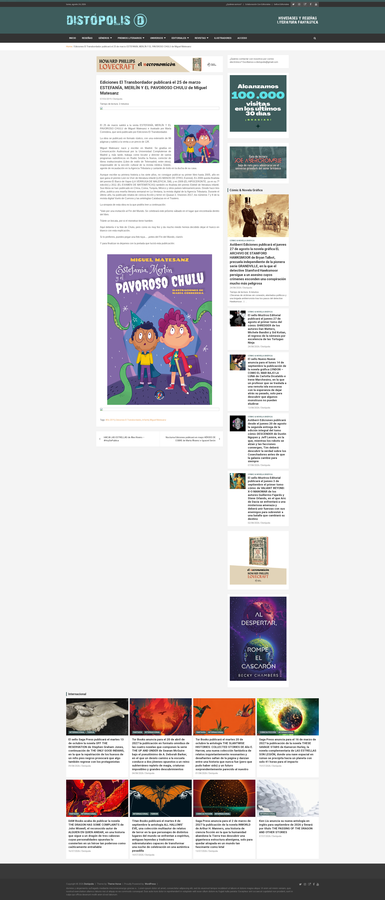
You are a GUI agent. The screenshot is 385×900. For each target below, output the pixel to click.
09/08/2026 (74, 766)
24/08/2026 (235, 288)
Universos (156, 38)
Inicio (72, 38)
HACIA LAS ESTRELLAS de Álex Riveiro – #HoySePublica (124, 439)
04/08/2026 (137, 773)
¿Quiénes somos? (234, 4)
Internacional (77, 694)
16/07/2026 (74, 851)
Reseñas (87, 38)
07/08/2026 (253, 465)
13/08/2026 (253, 407)
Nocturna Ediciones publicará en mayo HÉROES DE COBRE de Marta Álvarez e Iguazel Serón (191, 439)
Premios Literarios (130, 38)
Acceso (242, 38)
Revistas (200, 38)
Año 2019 (110, 420)
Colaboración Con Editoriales (257, 4)
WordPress (150, 884)
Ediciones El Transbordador (128, 420)
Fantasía (137, 732)
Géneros (104, 38)
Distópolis (117, 99)
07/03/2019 (105, 99)
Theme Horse (114, 884)
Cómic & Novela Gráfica (246, 190)
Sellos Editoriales (281, 4)
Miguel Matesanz (158, 420)
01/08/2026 (201, 773)
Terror (90, 732)
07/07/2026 (265, 836)
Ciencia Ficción (268, 732)
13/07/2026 (201, 851)
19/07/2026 (265, 766)
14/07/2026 (137, 855)
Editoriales (179, 38)
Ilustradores (222, 38)
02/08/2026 (253, 523)
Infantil (145, 420)
